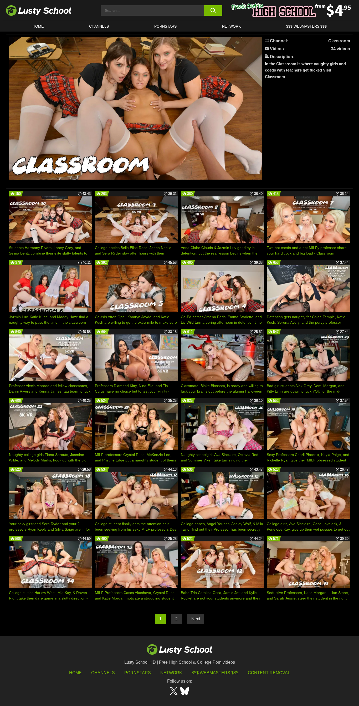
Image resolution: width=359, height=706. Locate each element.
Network (231, 26)
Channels (99, 26)
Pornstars (165, 26)
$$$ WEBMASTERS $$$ (306, 26)
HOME (38, 26)
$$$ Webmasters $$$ (215, 673)
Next (195, 619)
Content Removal (269, 673)
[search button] (213, 10)
